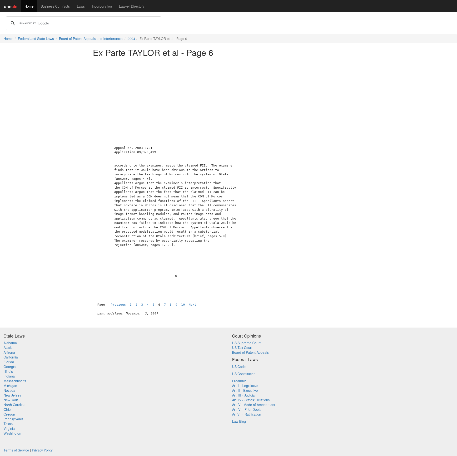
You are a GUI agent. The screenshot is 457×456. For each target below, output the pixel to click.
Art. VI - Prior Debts (246, 409)
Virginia (9, 428)
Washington (12, 433)
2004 (131, 38)
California (11, 357)
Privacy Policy (42, 450)
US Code (239, 366)
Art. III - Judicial (243, 395)
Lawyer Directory (131, 6)
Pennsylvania (14, 419)
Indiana (9, 376)
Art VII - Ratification (246, 414)
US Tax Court (242, 347)
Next (192, 304)
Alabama (10, 342)
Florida (9, 361)
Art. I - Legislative (245, 385)
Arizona (9, 352)
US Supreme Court (246, 342)
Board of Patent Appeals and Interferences (91, 38)
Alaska (9, 347)
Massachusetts (15, 380)
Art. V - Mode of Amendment (253, 404)
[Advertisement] (228, 93)
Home (29, 6)
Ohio (7, 409)
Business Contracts (55, 6)
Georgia (10, 366)
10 (183, 304)
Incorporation (102, 6)
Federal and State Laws (36, 38)
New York (11, 399)
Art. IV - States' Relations (251, 399)
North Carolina (14, 404)
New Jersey (12, 395)
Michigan (10, 385)
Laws (81, 6)
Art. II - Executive (245, 390)
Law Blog (239, 421)
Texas (8, 423)
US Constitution (243, 373)
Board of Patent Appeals (250, 352)
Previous (118, 304)
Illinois (8, 371)
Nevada (9, 390)
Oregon (9, 414)
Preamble (239, 380)
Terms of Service (16, 450)
